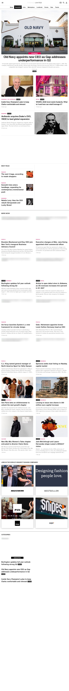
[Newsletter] (60, 3)
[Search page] (63, 3)
